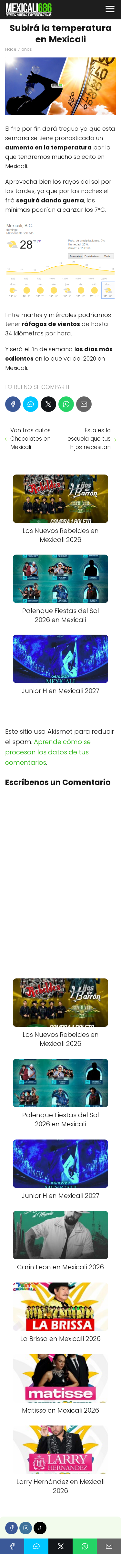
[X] (48, 404)
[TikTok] (40, 1528)
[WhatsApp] (66, 404)
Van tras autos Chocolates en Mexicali (30, 438)
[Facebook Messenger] (30, 404)
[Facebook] (13, 404)
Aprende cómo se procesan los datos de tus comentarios (48, 752)
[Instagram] (25, 1528)
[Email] (84, 404)
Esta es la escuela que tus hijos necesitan (89, 438)
